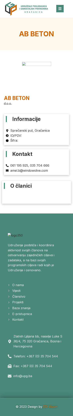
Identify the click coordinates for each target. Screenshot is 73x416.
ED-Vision (50, 407)
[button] (36, 196)
